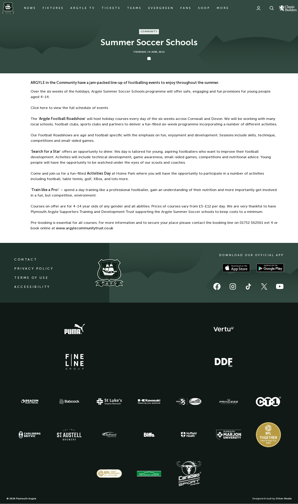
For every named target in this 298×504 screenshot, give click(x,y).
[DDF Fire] (223, 362)
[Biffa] (149, 434)
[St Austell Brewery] (69, 435)
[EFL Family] (109, 473)
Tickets (111, 8)
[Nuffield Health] (188, 434)
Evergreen (161, 8)
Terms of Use (31, 278)
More (223, 8)
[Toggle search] (272, 8)
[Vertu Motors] (223, 329)
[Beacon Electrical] (29, 401)
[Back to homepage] (8, 8)
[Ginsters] (188, 401)
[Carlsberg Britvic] (29, 435)
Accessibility (32, 287)
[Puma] (74, 329)
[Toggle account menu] (258, 8)
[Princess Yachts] (228, 401)
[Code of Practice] (268, 434)
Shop (204, 8)
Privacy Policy (33, 268)
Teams (134, 8)
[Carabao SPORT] (188, 473)
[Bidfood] (109, 434)
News (30, 8)
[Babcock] (69, 401)
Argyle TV (82, 8)
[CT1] (268, 401)
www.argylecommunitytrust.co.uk (84, 228)
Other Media (284, 498)
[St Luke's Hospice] (109, 401)
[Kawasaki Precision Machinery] (149, 401)
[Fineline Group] (74, 361)
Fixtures (53, 8)
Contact (25, 259)
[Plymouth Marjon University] (228, 435)
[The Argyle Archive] (149, 473)
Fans (186, 8)
